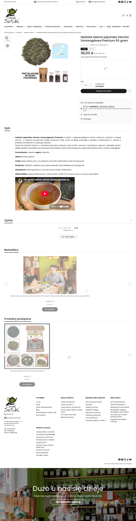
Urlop (38, 404)
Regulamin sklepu (92, 410)
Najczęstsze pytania (93, 412)
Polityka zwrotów (92, 407)
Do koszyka (49, 309)
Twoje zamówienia (68, 402)
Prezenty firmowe (42, 450)
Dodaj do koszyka (103, 91)
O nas (38, 402)
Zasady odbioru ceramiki (45, 432)
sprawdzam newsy (68, 502)
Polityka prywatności (93, 415)
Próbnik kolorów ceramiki (45, 440)
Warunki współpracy (117, 404)
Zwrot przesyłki (66, 404)
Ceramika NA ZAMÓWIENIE (45, 434)
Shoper (128, 464)
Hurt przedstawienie (117, 402)
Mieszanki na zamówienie (119, 407)
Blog (37, 410)
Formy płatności (92, 418)
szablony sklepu (110, 464)
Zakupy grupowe (42, 452)
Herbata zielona (29, 32)
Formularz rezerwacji (68, 415)
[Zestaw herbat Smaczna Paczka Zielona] (27, 346)
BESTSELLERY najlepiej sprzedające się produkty (119, 411)
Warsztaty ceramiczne (44, 437)
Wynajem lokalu (42, 455)
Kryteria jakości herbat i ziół (46, 412)
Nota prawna (41, 415)
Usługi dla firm (41, 442)
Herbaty (18, 32)
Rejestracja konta (67, 417)
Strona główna (9, 32)
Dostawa (89, 404)
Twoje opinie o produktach (71, 407)
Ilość (82, 81)
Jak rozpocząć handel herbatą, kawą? (118, 416)
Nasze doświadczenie (44, 407)
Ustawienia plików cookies (95, 420)
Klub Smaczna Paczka (94, 402)
